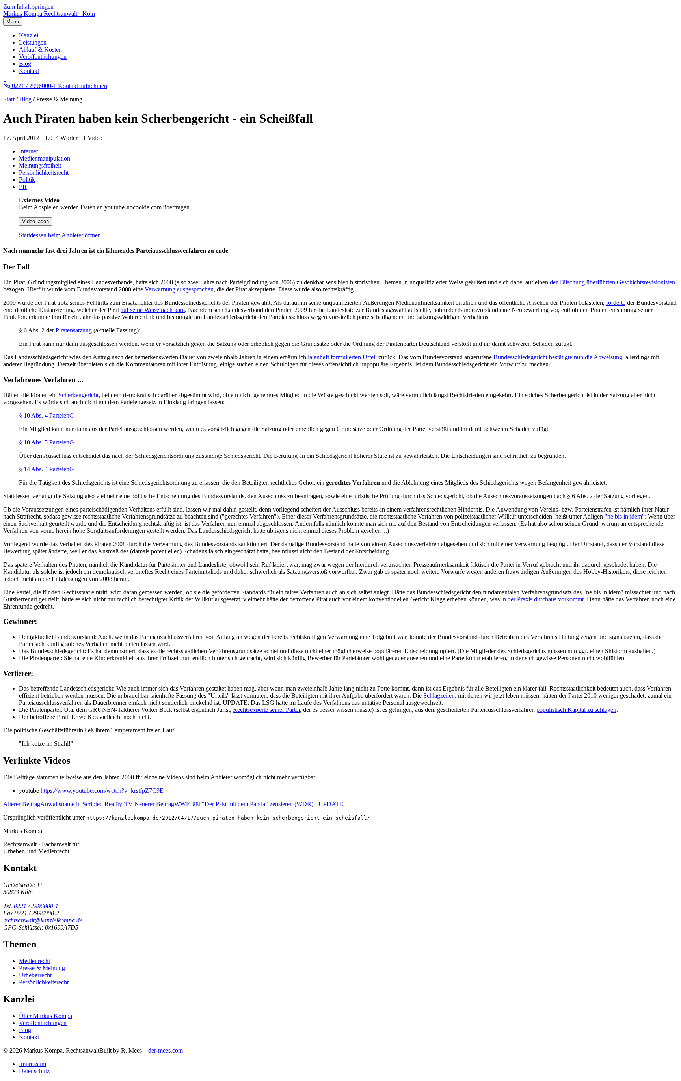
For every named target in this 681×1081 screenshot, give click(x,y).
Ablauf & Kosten (40, 49)
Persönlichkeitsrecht (44, 172)
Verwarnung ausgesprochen (179, 289)
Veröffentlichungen (43, 56)
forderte (615, 302)
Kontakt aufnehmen (82, 85)
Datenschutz (34, 1071)
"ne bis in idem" (625, 516)
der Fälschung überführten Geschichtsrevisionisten (612, 282)
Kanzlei (28, 35)
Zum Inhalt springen (28, 6)
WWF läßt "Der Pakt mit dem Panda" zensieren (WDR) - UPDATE (238, 804)
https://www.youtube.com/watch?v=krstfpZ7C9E (102, 790)
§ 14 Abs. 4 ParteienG (46, 469)
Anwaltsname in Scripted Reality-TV (68, 804)
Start (9, 99)
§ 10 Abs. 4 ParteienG (46, 415)
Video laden (35, 221)
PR (23, 186)
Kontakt (29, 70)
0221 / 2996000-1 (36, 906)
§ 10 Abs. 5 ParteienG (46, 442)
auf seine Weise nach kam (153, 309)
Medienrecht (34, 961)
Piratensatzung (74, 330)
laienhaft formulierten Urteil (342, 357)
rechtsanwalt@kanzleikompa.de (42, 920)
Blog (25, 63)
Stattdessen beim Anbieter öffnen (60, 235)
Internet (28, 151)
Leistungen (33, 42)
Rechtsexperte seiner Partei (266, 709)
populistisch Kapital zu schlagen (576, 709)
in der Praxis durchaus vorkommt (542, 599)
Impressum (32, 1063)
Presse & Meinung (42, 968)
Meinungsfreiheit (40, 165)
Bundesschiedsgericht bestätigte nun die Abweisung (557, 357)
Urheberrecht (35, 975)
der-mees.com (165, 1050)
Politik (27, 179)
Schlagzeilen (439, 695)
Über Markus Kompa (45, 1015)
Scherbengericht (78, 395)
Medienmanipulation (44, 158)
